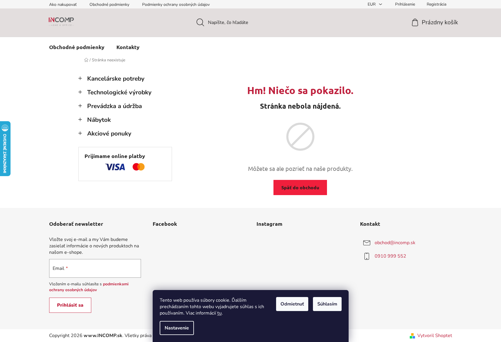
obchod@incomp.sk (395, 242)
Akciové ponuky (109, 133)
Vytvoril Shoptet (434, 335)
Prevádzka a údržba (114, 106)
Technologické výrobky (119, 92)
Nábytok (99, 120)
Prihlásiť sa (70, 305)
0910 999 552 (390, 256)
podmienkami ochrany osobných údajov (89, 287)
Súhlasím (327, 304)
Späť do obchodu (300, 187)
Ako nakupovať (63, 4)
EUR (372, 4)
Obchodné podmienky (109, 4)
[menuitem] (76, 47)
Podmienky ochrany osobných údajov (176, 4)
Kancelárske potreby (115, 78)
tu (219, 313)
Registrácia (436, 4)
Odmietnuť (292, 304)
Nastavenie (177, 328)
